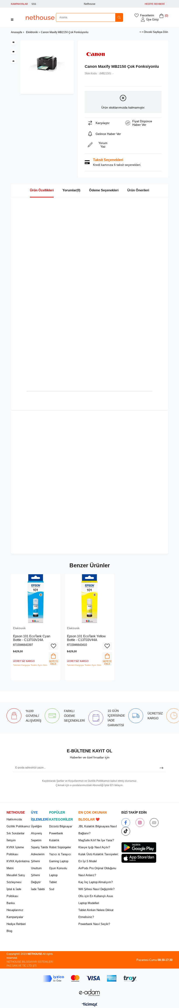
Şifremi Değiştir (36, 879)
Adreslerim (38, 854)
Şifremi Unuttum (36, 865)
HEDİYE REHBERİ (155, 4)
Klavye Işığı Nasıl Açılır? (94, 847)
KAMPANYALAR (19, 4)
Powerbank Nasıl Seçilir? (94, 924)
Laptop (53, 875)
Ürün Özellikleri (42, 190)
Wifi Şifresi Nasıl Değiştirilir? (96, 889)
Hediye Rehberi (16, 924)
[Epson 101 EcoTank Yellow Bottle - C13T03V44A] (89, 598)
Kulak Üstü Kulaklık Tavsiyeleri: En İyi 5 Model (98, 858)
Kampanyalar (15, 917)
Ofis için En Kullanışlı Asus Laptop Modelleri (95, 899)
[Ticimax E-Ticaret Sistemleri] (89, 1005)
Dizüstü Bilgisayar (60, 826)
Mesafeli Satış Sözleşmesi (16, 879)
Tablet (53, 882)
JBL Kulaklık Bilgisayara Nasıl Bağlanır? (97, 830)
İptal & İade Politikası (14, 892)
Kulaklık (54, 840)
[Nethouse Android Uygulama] (138, 847)
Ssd (51, 889)
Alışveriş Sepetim (36, 837)
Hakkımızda (14, 819)
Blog (9, 931)
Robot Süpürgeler (60, 847)
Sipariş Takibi (39, 847)
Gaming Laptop (58, 861)
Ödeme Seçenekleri (104, 190)
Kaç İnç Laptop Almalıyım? (95, 882)
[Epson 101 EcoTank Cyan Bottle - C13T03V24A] (35, 598)
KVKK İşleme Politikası (15, 851)
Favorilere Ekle (53, 646)
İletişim (11, 840)
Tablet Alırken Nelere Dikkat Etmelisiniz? (96, 913)
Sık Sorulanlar (15, 833)
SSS (33, 4)
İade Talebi (38, 889)
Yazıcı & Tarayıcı (60, 854)
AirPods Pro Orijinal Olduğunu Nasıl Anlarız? (97, 872)
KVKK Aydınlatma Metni (18, 865)
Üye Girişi (152, 19)
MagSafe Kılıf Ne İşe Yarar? (96, 840)
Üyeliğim (36, 826)
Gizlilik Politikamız (18, 826)
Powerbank (56, 833)
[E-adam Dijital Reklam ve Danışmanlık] (89, 992)
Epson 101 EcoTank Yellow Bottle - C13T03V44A (86, 638)
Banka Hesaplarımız (15, 906)
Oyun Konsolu (58, 868)
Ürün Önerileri (138, 190)
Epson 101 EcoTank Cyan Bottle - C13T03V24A (31, 638)
